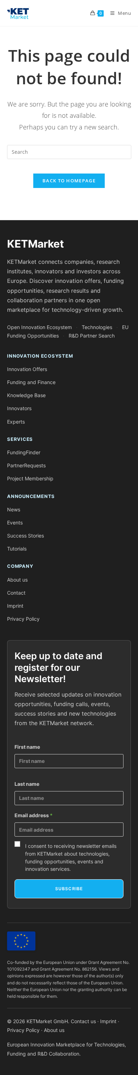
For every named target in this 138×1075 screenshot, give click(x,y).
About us (17, 580)
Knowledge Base (26, 395)
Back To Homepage (69, 180)
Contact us (83, 1021)
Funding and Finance (31, 382)
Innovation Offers (27, 369)
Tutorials (17, 549)
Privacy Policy (23, 619)
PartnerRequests (26, 465)
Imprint (15, 606)
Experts (16, 422)
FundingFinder (23, 452)
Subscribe (69, 888)
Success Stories (25, 536)
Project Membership (30, 478)
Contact (16, 593)
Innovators (19, 408)
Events (15, 523)
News (13, 509)
